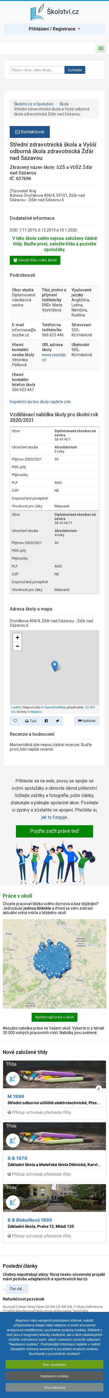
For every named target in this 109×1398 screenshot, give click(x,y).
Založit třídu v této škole (37, 260)
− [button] (17, 646)
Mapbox (36, 711)
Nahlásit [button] (89, 721)
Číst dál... (17, 1289)
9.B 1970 (17, 1158)
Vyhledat (75, 69)
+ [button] (17, 637)
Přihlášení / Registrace (52, 29)
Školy (64, 104)
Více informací (54, 1387)
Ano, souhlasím (54, 1364)
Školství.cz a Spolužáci (33, 104)
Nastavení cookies (54, 1375)
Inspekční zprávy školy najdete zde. (41, 401)
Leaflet (15, 707)
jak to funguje (54, 817)
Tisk (33, 720)
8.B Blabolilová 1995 (30, 1220)
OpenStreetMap (55, 707)
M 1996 (16, 1096)
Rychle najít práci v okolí (54, 1017)
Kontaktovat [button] (32, 131)
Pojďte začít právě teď (54, 831)
